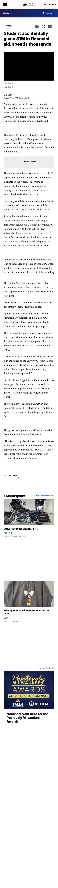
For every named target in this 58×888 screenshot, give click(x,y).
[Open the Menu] (5, 4)
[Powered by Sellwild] (50, 668)
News (8, 26)
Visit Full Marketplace (44, 496)
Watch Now (49, 5)
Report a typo (11, 476)
